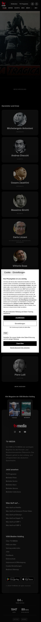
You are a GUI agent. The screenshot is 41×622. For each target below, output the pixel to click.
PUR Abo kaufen (20, 343)
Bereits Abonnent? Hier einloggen (20, 348)
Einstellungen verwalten (20, 323)
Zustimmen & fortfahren (20, 318)
